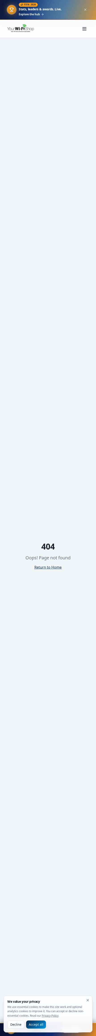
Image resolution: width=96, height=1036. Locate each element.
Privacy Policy (50, 1016)
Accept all (36, 1024)
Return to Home (48, 567)
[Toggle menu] (84, 28)
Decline (15, 1024)
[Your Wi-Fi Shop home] (22, 28)
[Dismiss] (87, 1000)
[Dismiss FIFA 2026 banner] (85, 9)
